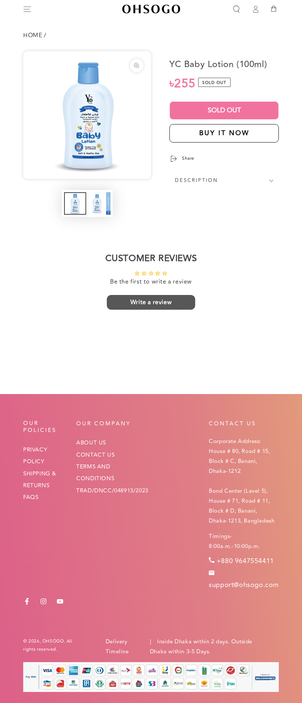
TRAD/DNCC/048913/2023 (112, 490)
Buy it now (224, 133)
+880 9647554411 (245, 561)
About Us (91, 443)
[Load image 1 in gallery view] (75, 203)
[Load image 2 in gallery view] (99, 203)
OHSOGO (53, 641)
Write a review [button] (151, 302)
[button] (236, 9)
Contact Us (95, 455)
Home (32, 35)
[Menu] (27, 9)
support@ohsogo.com (244, 585)
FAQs (30, 497)
